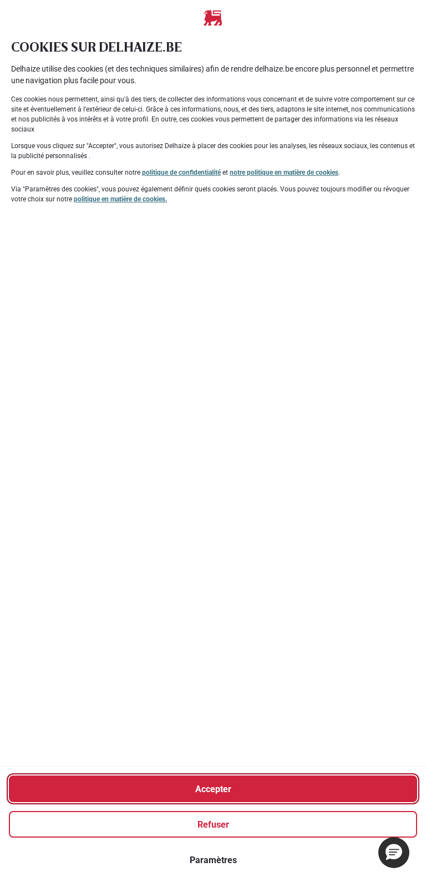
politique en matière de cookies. (120, 199)
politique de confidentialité (181, 172)
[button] (393, 852)
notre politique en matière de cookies (284, 172)
